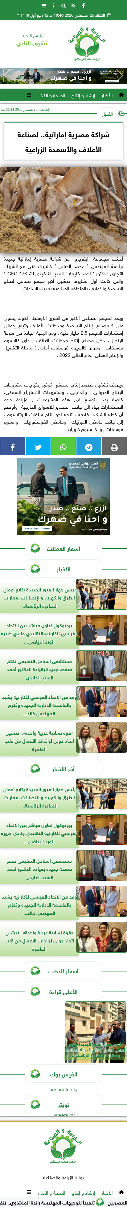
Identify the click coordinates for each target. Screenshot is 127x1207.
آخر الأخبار (63, 768)
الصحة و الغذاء (51, 94)
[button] (7, 75)
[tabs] (44, 5)
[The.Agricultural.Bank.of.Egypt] (63, 76)
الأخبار (107, 94)
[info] (54, 5)
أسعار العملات (63, 548)
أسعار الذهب (63, 970)
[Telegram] (88, 446)
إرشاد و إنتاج (83, 94)
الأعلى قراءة (63, 991)
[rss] (73, 5)
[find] (63, 5)
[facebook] (83, 5)
